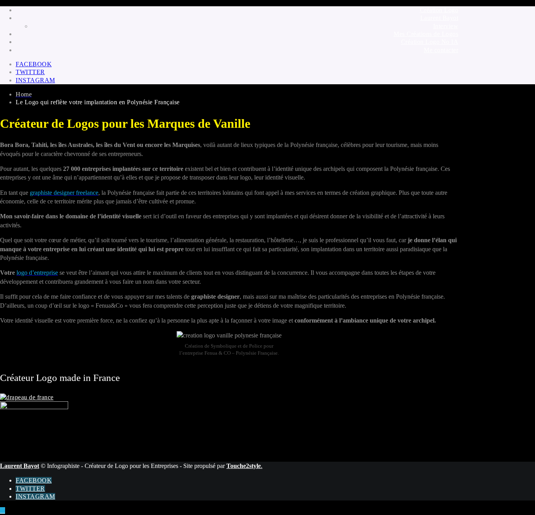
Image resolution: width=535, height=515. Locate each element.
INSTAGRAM (35, 80)
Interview (446, 26)
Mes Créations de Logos (426, 34)
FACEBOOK (34, 64)
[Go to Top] (2, 510)
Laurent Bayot (439, 18)
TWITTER (30, 72)
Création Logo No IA (430, 41)
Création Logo (439, 10)
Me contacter (441, 50)
